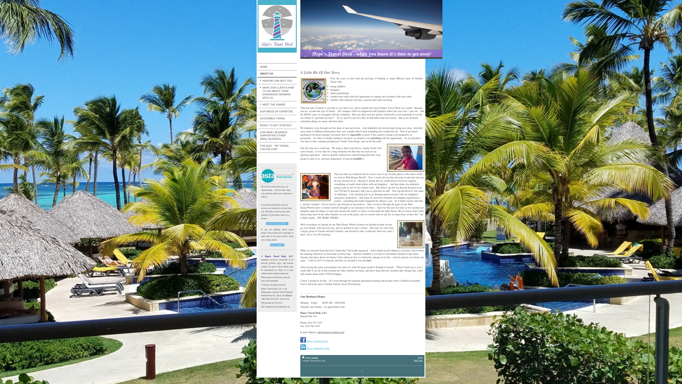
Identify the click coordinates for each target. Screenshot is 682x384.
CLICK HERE (276, 245)
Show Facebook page (317, 341)
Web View (418, 360)
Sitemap (314, 357)
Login (420, 357)
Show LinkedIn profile (318, 348)
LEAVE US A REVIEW (276, 223)
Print (307, 357)
